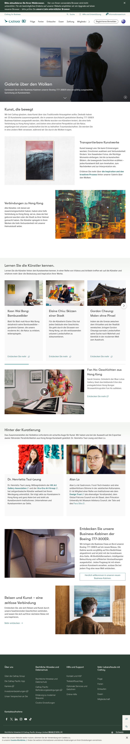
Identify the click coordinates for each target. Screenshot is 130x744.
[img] (124, 3)
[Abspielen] (44, 391)
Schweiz (119, 732)
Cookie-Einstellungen (45, 703)
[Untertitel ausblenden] (78, 412)
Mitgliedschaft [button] (83, 22)
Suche (72, 14)
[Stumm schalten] (10, 412)
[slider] (5, 409)
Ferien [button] (41, 22)
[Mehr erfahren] (65, 98)
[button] (125, 97)
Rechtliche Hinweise (13, 732)
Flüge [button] (32, 22)
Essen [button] (61, 22)
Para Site (78, 503)
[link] (40, 553)
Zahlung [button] (70, 22)
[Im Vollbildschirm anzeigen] (82, 412)
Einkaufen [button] (51, 22)
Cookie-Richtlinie (18, 740)
